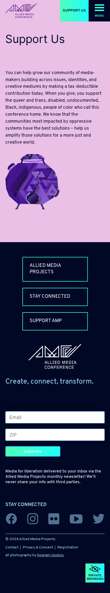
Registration (67, 547)
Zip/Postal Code (20, 435)
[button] (99, 10)
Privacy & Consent (38, 547)
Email (12, 418)
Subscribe (33, 451)
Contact (11, 547)
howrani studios (50, 555)
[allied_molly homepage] (21, 10)
